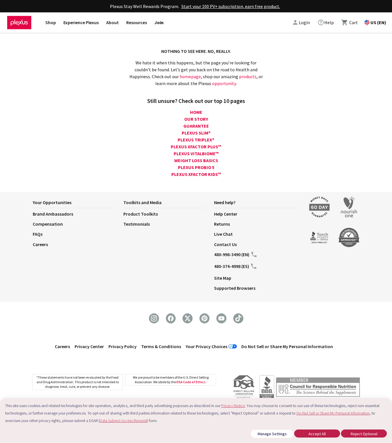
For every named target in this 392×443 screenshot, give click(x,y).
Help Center (225, 214)
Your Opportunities (52, 202)
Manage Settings (272, 433)
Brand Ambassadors (53, 214)
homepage (190, 76)
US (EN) (378, 22)
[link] (325, 22)
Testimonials (136, 224)
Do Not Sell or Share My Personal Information (287, 346)
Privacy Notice (233, 405)
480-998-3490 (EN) (231, 254)
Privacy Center (89, 346)
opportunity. (224, 83)
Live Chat (223, 234)
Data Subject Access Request (123, 420)
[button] (78, 203)
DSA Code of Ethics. (191, 382)
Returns (222, 224)
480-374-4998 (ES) (231, 266)
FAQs (37, 234)
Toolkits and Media (142, 202)
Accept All (317, 433)
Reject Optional (364, 433)
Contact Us (225, 244)
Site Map (222, 278)
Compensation (48, 224)
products (248, 76)
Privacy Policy (122, 346)
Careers (40, 244)
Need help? (225, 202)
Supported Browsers (234, 288)
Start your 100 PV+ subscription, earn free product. (230, 6)
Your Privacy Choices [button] (206, 346)
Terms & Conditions (161, 346)
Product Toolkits (140, 214)
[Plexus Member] (318, 387)
